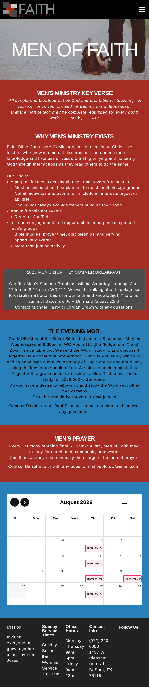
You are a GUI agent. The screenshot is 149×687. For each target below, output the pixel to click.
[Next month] (24, 502)
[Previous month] (14, 502)
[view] (124, 502)
